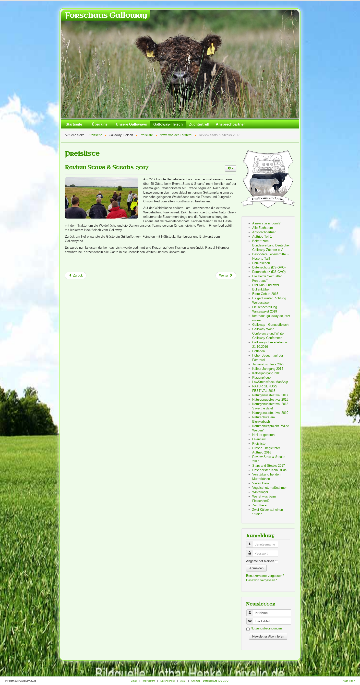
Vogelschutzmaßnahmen (269, 487)
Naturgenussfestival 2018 (270, 399)
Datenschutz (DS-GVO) (269, 267)
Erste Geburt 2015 (265, 294)
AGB (183, 680)
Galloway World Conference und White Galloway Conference (268, 333)
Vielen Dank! (261, 483)
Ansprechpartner (230, 124)
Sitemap (196, 680)
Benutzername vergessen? (265, 576)
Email (134, 680)
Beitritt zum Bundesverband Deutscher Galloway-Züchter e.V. (271, 245)
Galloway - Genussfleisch (270, 324)
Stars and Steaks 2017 (268, 465)
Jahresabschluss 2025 (268, 364)
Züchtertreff (199, 124)
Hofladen (258, 351)
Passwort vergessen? (261, 580)
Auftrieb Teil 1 (262, 236)
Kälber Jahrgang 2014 (267, 369)
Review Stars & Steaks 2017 (106, 167)
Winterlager (260, 492)
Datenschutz (167, 680)
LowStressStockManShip (270, 382)
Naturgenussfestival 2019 (270, 413)
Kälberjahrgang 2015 (266, 373)
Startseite (74, 124)
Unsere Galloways (131, 124)
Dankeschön (261, 263)
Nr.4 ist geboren (263, 435)
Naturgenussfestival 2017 (270, 395)
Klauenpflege (261, 377)
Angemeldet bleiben (260, 561)
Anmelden (256, 568)
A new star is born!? (266, 223)
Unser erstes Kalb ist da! (270, 470)
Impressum (149, 680)
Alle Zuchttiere (262, 228)
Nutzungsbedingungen (266, 628)
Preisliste (258, 443)
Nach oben (349, 680)
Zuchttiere (259, 505)
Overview (258, 439)
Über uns (100, 124)
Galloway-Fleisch (168, 124)
